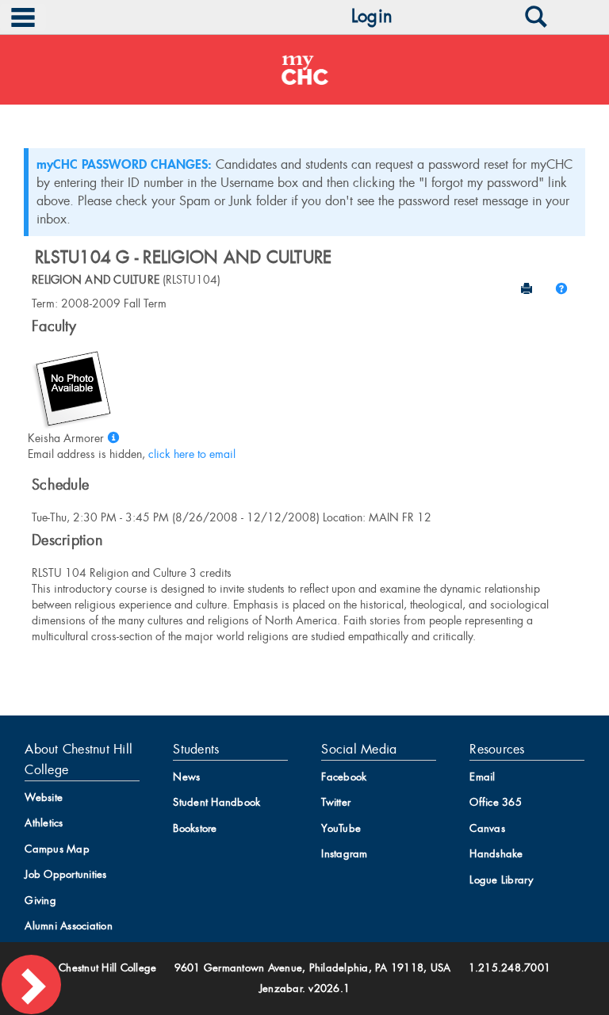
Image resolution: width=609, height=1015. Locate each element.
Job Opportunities (65, 874)
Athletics (44, 823)
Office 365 (495, 802)
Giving (40, 900)
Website (44, 797)
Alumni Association (69, 926)
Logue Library (501, 880)
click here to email (192, 454)
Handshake (496, 853)
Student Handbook (216, 802)
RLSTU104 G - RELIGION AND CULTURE (183, 257)
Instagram (344, 853)
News (186, 777)
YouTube (341, 828)
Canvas (487, 828)
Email (482, 777)
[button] (561, 288)
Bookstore (194, 828)
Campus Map (57, 849)
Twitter (335, 802)
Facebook (343, 777)
